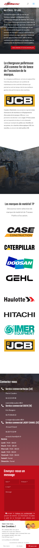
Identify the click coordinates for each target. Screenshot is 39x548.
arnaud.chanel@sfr (13, 436)
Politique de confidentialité (23, 513)
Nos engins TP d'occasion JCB (23, 48)
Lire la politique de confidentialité (10, 540)
